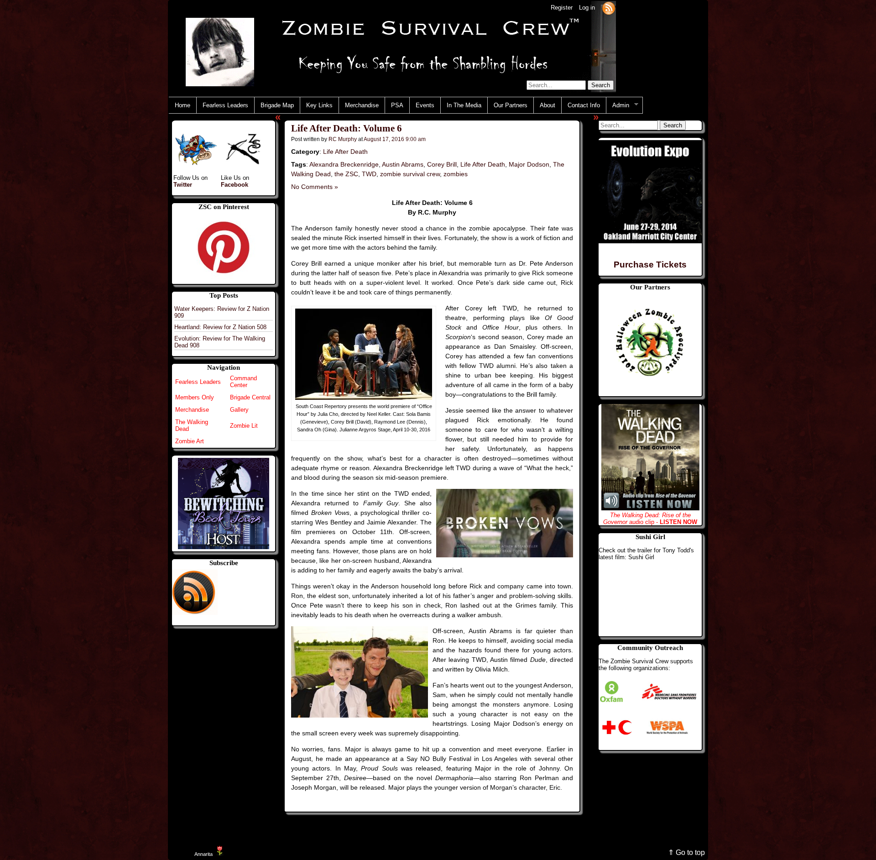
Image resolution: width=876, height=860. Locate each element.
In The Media (464, 105)
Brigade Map (277, 105)
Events (425, 105)
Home (182, 105)
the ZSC (346, 174)
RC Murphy (342, 139)
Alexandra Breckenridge (344, 164)
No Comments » (314, 186)
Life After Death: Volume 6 (346, 128)
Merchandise (362, 105)
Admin (617, 105)
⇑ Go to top (686, 852)
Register (562, 7)
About (547, 105)
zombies (455, 174)
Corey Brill (442, 164)
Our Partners (510, 105)
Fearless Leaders (225, 105)
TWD (369, 174)
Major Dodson (529, 164)
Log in (587, 7)
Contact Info (584, 105)
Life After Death (345, 151)
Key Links (319, 105)
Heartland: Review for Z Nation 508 (220, 327)
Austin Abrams (402, 164)
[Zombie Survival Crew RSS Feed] (608, 7)
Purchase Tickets (650, 264)
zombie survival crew (410, 174)
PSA (397, 105)
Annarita (203, 854)
